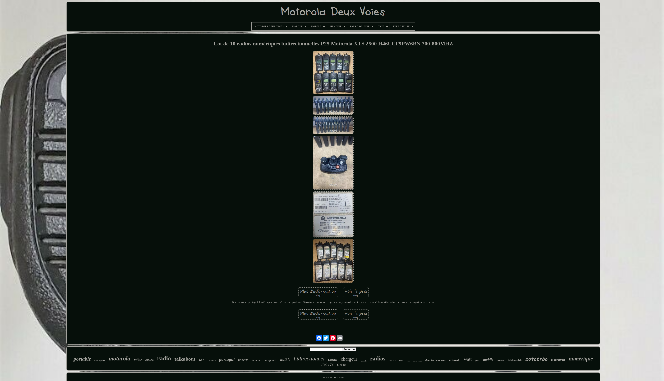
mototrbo (536, 359)
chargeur (349, 359)
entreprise (99, 360)
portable (82, 359)
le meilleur (558, 360)
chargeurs (270, 360)
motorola (119, 358)
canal (332, 359)
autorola (454, 360)
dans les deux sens (435, 360)
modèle (364, 361)
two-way (392, 360)
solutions (501, 360)
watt (468, 359)
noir (401, 360)
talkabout (184, 359)
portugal (227, 359)
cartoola (212, 360)
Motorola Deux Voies (333, 377)
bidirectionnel (309, 358)
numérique (581, 359)
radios (377, 358)
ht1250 (341, 365)
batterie (243, 360)
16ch (201, 360)
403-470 (149, 360)
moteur (256, 360)
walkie (285, 359)
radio (164, 358)
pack (477, 360)
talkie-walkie (515, 360)
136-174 (327, 365)
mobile (488, 360)
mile (408, 361)
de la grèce (417, 361)
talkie (138, 360)
